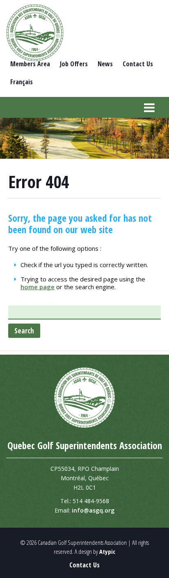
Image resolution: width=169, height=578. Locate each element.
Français (21, 81)
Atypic (107, 551)
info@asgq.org (93, 510)
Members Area (30, 63)
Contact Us (138, 63)
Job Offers (74, 63)
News (105, 63)
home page (38, 287)
